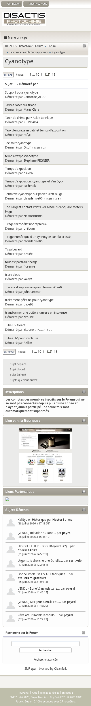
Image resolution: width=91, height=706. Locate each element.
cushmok (30, 186)
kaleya (28, 279)
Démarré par (28, 84)
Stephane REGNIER (36, 160)
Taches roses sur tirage (20, 105)
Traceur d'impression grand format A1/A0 (33, 287)
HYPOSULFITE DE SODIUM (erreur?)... (43, 546)
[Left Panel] (84, 46)
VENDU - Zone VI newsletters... (39, 589)
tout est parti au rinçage (21, 262)
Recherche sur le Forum (22, 632)
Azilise (28, 343)
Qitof (27, 147)
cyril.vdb (75, 561)
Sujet (9, 84)
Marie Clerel (32, 109)
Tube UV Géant (15, 325)
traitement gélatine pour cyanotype (29, 300)
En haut (9, 351)
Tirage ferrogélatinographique (26, 224)
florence (29, 266)
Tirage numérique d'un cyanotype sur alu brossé (38, 237)
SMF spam (31, 669)
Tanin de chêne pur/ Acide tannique (29, 118)
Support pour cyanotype (21, 92)
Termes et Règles (49, 692)
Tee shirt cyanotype (18, 143)
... (34, 74)
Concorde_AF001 (35, 97)
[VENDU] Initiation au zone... (37, 533)
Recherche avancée (46, 659)
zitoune (29, 317)
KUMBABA (31, 122)
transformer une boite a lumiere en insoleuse (36, 313)
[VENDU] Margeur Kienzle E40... (39, 602)
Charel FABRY (27, 550)
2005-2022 (76, 697)
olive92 (29, 173)
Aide (34, 692)
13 (53, 74)
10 (37, 74)
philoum (29, 229)
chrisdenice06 (33, 198)
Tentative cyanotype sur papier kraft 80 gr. (34, 194)
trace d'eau (12, 275)
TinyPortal (23, 692)
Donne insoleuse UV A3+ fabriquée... (43, 574)
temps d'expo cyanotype (21, 156)
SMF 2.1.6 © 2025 (19, 697)
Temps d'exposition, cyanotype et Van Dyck (34, 181)
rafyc (27, 135)
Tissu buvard (13, 249)
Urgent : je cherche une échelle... (40, 561)
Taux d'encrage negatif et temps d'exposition (35, 130)
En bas (8, 74)
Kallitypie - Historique (32, 520)
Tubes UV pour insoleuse (21, 338)
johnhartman (32, 292)
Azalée (28, 254)
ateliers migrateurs (32, 578)
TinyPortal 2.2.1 (58, 697)
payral (66, 533)
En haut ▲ (68, 692)
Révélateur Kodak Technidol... (38, 615)
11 (42, 74)
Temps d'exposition (18, 169)
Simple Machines (39, 697)
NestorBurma (62, 520)
